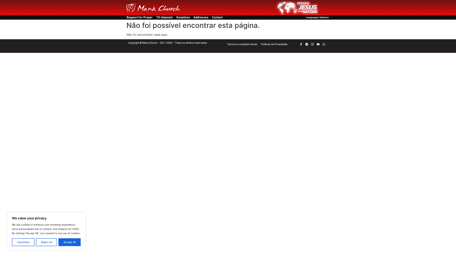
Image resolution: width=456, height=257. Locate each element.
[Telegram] (307, 44)
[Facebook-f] (301, 44)
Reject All (46, 242)
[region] (46, 231)
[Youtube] (318, 44)
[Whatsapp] (324, 44)
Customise (23, 242)
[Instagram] (312, 44)
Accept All (70, 242)
